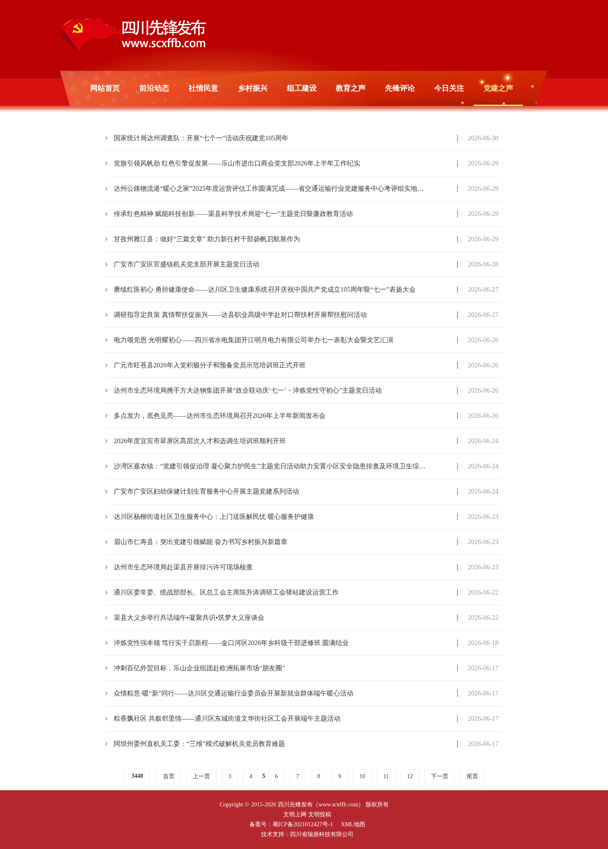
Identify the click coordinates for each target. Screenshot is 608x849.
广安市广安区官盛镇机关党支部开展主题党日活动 (186, 264)
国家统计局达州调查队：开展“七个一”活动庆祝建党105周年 (201, 138)
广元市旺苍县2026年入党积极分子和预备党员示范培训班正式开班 (210, 365)
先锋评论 (400, 88)
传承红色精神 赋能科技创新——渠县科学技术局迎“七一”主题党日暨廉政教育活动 (233, 213)
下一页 (439, 776)
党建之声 (498, 88)
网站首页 (105, 88)
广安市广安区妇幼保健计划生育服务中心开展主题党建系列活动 (206, 491)
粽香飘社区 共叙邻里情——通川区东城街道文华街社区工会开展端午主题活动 (227, 718)
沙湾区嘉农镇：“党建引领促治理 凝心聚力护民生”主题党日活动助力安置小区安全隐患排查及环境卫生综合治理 (270, 466)
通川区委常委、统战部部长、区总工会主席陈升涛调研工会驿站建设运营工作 (226, 592)
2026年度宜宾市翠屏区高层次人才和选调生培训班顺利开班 (200, 440)
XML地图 (353, 824)
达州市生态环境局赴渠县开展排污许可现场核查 (183, 567)
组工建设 (302, 88)
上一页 (201, 776)
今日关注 (449, 88)
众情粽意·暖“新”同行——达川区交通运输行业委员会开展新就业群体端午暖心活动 (233, 693)
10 (362, 776)
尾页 (472, 776)
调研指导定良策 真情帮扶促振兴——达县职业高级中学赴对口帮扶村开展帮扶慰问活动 (240, 314)
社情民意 (203, 88)
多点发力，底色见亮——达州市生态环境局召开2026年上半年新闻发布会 (220, 415)
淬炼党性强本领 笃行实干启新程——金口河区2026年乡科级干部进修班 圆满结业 (231, 642)
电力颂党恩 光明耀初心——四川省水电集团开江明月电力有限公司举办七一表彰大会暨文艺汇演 (253, 339)
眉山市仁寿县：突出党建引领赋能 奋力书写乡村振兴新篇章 (200, 541)
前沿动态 (154, 88)
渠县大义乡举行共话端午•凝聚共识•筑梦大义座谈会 (189, 617)
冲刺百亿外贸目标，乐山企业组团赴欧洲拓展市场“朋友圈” (199, 668)
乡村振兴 (253, 88)
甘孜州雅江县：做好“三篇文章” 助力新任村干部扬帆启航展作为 (207, 238)
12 (410, 776)
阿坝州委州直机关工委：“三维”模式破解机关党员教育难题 (199, 743)
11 (386, 776)
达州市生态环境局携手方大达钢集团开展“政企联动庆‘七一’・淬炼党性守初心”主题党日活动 (248, 390)
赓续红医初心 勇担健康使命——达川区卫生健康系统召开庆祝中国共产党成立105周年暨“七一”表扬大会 (265, 289)
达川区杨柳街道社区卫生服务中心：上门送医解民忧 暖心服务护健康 (214, 516)
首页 (169, 776)
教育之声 (351, 88)
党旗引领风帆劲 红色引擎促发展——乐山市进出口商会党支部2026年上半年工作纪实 (237, 163)
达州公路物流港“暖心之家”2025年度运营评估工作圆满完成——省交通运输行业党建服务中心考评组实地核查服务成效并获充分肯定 (270, 188)
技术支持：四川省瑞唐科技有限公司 (307, 834)
